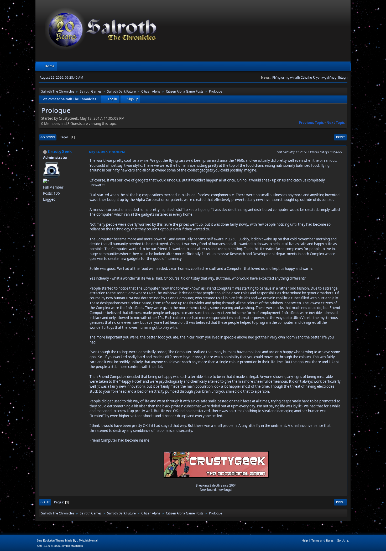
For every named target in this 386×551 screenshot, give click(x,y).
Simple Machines (72, 545)
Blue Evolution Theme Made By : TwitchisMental (67, 540)
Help (305, 540)
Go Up (45, 502)
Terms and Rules (322, 540)
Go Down (47, 137)
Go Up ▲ (343, 540)
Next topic (335, 122)
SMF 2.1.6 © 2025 (48, 545)
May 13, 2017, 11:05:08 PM (107, 152)
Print (340, 137)
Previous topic (311, 122)
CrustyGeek (60, 151)
